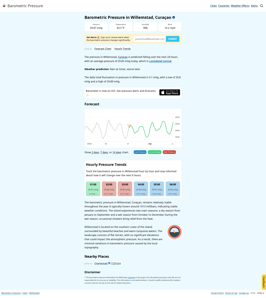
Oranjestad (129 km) (107, 263)
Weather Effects (240, 5)
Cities (213, 5)
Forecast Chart (102, 48)
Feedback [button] (264, 282)
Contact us (244, 293)
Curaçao (123, 57)
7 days (104, 152)
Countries (224, 5)
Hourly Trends (122, 48)
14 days (116, 152)
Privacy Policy (217, 293)
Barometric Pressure (24, 5)
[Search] (261, 5)
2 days (95, 152)
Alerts (254, 5)
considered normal (160, 61)
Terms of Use (231, 293)
